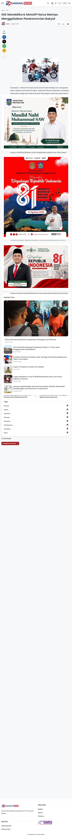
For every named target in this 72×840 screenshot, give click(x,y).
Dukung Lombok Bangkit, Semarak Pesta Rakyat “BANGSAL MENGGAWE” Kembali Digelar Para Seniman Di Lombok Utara (39, 387)
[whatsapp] (4, 46)
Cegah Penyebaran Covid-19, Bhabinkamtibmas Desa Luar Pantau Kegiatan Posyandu (37, 378)
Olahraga (36, 417)
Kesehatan (36, 413)
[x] (4, 41)
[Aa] (63, 24)
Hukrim (36, 409)
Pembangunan (36, 425)
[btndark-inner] (62, 3)
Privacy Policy (5, 829)
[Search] (48, 3)
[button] (57, 31)
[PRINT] (67, 24)
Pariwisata (36, 421)
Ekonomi (36, 406)
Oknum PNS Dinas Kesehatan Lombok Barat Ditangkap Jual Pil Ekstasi (30, 340)
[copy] (4, 50)
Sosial (36, 433)
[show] (4, 55)
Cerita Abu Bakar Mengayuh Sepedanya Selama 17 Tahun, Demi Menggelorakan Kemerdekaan (36, 348)
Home (3, 10)
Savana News (41, 834)
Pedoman (41, 816)
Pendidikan (36, 429)
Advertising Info (6, 826)
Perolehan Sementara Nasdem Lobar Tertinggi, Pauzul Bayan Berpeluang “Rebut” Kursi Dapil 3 (40, 358)
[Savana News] (19, 3)
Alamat (40, 813)
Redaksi (40, 809)
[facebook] (4, 37)
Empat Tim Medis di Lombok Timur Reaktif (28, 367)
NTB (7, 10)
